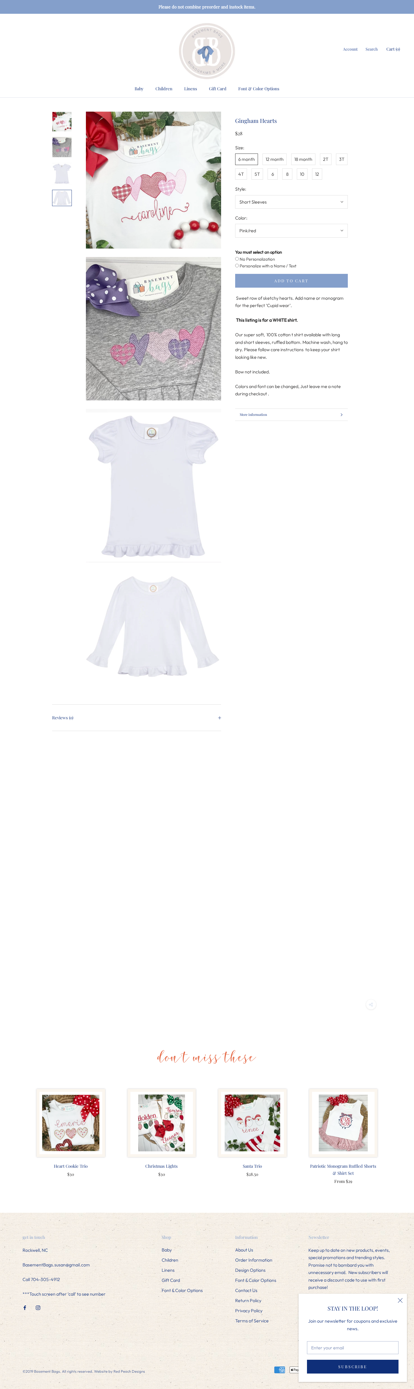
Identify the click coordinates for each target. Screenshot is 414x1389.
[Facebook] (25, 1307)
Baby (139, 88)
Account (350, 49)
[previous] (17, 1130)
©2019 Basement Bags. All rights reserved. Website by (68, 1371)
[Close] (400, 1300)
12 (317, 174)
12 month (275, 159)
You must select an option (258, 252)
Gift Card (217, 88)
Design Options (250, 1270)
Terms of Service (252, 1320)
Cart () (393, 49)
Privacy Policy (248, 1310)
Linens (190, 88)
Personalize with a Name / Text (267, 266)
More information (253, 414)
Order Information (253, 1260)
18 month (303, 159)
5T (257, 174)
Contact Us (246, 1290)
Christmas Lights (161, 1166)
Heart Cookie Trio (71, 1166)
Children (163, 88)
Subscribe (352, 1366)
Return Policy (248, 1300)
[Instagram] (38, 1307)
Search (372, 49)
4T (241, 174)
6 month (246, 159)
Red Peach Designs (129, 1371)
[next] (396, 1130)
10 (302, 174)
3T (341, 159)
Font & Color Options (258, 88)
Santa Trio (252, 1166)
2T (325, 159)
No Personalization (257, 258)
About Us (244, 1250)
